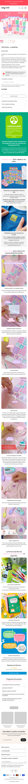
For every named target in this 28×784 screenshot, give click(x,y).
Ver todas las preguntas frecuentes (13, 680)
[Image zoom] (14, 25)
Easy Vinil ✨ (16, 777)
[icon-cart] (22, 8)
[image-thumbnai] (1, 42)
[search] (19, 8)
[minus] (2, 92)
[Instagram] (15, 770)
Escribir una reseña (14, 673)
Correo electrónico (7, 739)
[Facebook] (12, 770)
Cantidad (4, 89)
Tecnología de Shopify (14, 781)
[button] (14, 96)
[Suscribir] (25, 761)
